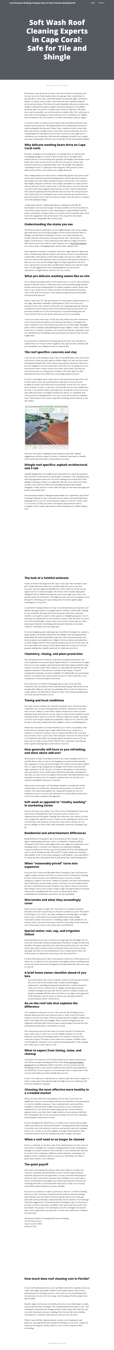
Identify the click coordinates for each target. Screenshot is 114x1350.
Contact (101, 3)
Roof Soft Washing (78, 243)
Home (93, 3)
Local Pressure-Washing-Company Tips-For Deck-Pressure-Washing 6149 (42, 3)
